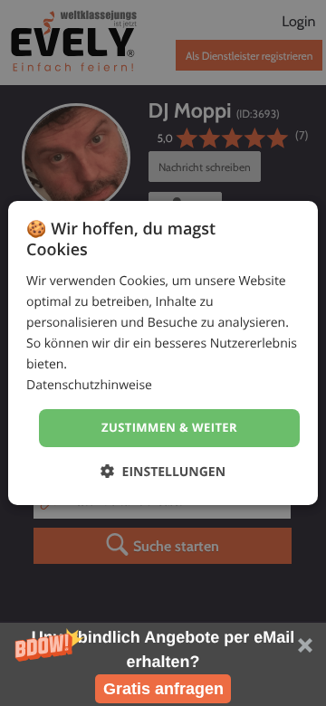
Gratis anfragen (163, 689)
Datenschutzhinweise (89, 385)
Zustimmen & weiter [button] (169, 427)
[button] (163, 664)
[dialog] (163, 353)
